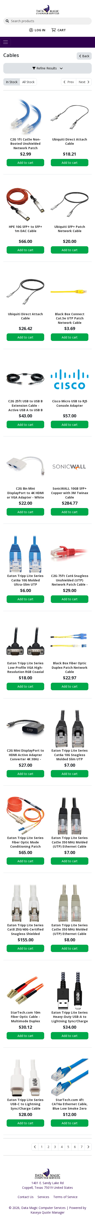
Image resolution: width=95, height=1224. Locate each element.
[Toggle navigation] (5, 42)
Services (43, 1197)
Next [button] (83, 82)
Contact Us (26, 1197)
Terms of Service (65, 1197)
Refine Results (46, 68)
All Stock (28, 82)
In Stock (11, 82)
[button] (41, 1147)
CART (61, 30)
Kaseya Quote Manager (47, 1212)
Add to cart (25, 162)
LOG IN (40, 30)
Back (85, 56)
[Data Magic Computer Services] (47, 9)
